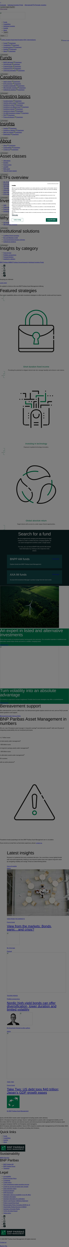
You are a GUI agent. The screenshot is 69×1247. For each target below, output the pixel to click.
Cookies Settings (17, 219)
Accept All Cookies (51, 219)
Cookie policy (15, 215)
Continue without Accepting (52, 183)
